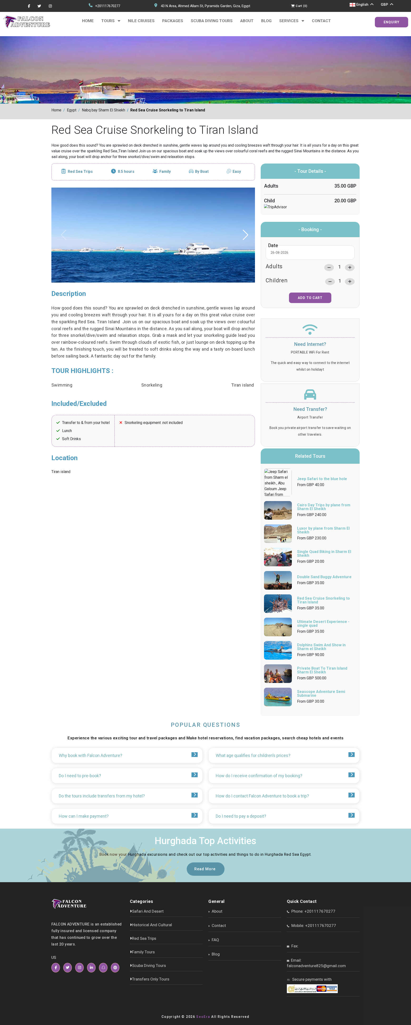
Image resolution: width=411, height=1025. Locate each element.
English (362, 4)
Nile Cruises (141, 20)
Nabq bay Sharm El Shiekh (103, 110)
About (247, 20)
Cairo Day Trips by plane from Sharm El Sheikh (323, 507)
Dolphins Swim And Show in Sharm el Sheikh (321, 647)
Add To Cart (310, 298)
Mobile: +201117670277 (313, 925)
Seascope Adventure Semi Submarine (321, 693)
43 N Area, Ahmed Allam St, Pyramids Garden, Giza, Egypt (205, 6)
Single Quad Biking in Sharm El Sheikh (324, 553)
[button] (246, 235)
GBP (385, 4)
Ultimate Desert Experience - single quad (323, 623)
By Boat (202, 171)
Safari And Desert (148, 911)
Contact (321, 20)
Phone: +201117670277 (312, 911)
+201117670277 (107, 6)
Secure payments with (311, 979)
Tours (108, 20)
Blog (266, 20)
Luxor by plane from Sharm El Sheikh (323, 530)
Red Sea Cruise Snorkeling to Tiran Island (167, 110)
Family (165, 171)
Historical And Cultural (152, 924)
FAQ (215, 939)
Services (289, 20)
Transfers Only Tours (150, 979)
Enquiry (391, 22)
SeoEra (203, 1017)
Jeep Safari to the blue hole (322, 479)
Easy (237, 171)
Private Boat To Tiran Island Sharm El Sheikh (322, 670)
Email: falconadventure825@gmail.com (316, 963)
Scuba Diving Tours (212, 20)
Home (88, 20)
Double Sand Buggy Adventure (324, 577)
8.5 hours (126, 171)
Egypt (71, 110)
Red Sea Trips (80, 171)
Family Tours (143, 952)
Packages (172, 20)
